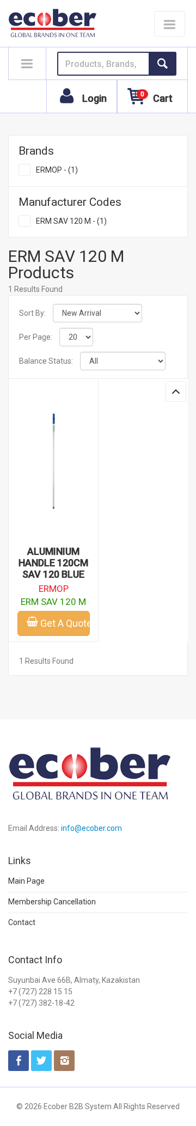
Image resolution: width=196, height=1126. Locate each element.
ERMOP (54, 588)
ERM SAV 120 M (53, 601)
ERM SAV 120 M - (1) (71, 221)
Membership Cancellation (52, 901)
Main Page (26, 881)
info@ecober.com (91, 828)
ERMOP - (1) (57, 170)
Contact (21, 922)
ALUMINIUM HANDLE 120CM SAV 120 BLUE (53, 563)
